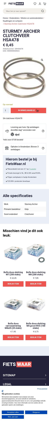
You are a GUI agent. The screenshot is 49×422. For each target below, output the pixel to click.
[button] (42, 60)
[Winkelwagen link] (44, 3)
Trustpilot (32, 169)
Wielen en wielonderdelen (32, 18)
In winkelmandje (26, 110)
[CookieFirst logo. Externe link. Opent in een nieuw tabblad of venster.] (3, 391)
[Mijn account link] (39, 3)
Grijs (27, 209)
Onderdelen (14, 18)
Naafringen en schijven (12, 21)
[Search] (42, 11)
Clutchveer (29, 214)
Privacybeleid (42, 389)
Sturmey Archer (31, 204)
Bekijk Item (13, 284)
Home (5, 18)
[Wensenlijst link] (34, 3)
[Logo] (16, 3)
